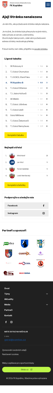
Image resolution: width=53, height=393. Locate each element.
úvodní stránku (40, 49)
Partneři (8, 310)
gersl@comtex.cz (15, 339)
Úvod (6, 288)
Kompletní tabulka (16, 135)
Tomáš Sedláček (23, 169)
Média (7, 304)
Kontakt (8, 315)
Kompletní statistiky (16, 185)
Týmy (7, 294)
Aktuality (8, 299)
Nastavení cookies (10, 354)
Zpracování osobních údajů (14, 350)
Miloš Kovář (21, 156)
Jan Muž (20, 162)
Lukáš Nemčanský (23, 176)
